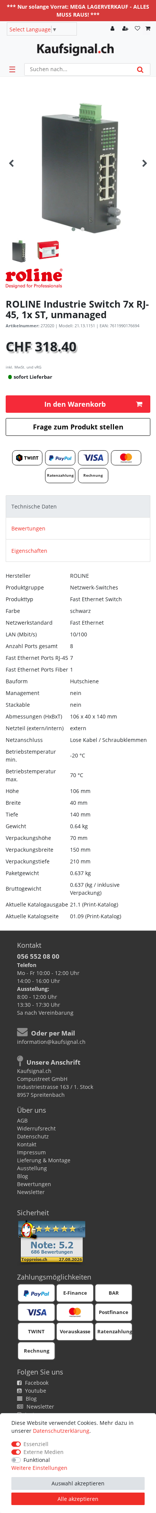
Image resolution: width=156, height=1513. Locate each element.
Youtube (34, 1390)
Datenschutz (33, 1136)
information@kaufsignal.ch (51, 1041)
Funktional (36, 1459)
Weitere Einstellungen (39, 1467)
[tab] (78, 506)
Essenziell (35, 1444)
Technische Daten (34, 506)
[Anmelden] (113, 29)
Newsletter (31, 1192)
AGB (22, 1120)
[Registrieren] (126, 29)
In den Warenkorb (75, 404)
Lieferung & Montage (43, 1160)
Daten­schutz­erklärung (61, 1430)
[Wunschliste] (137, 29)
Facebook (35, 1382)
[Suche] (140, 69)
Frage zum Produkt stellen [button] (78, 426)
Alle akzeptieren (78, 1498)
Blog (22, 1176)
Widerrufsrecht (36, 1128)
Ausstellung (32, 1168)
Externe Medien (43, 1451)
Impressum (31, 1152)
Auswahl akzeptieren (78, 1483)
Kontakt (26, 1144)
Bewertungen (28, 528)
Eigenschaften (29, 550)
